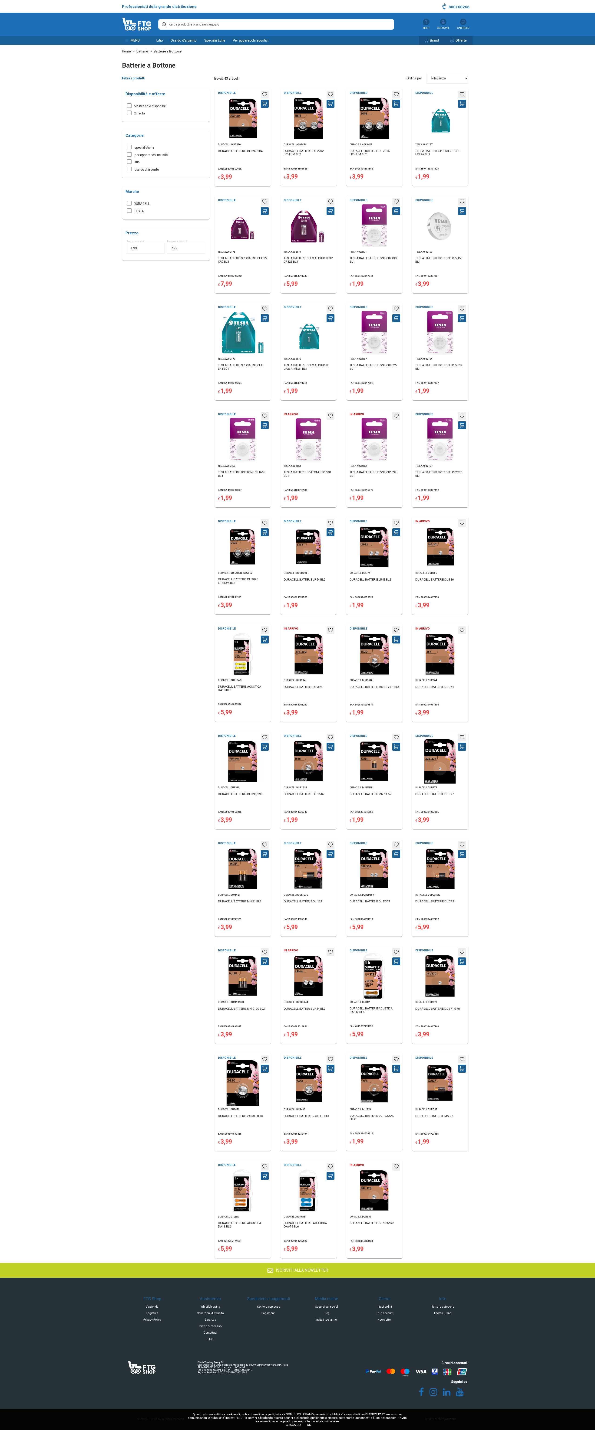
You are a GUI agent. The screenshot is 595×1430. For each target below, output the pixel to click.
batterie (142, 51)
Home (126, 51)
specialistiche (214, 40)
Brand (434, 40)
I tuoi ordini (385, 1306)
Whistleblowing (210, 1306)
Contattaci (210, 1332)
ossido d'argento (184, 40)
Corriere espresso (268, 1306)
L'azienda (152, 1306)
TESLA (139, 211)
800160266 (458, 7)
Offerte (461, 40)
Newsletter (385, 1319)
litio (159, 40)
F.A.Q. (210, 1339)
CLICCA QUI (293, 1425)
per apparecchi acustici (250, 40)
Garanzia (210, 1319)
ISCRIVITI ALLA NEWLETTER (301, 1270)
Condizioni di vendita (210, 1313)
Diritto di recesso (210, 1326)
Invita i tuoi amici (326, 1319)
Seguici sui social (326, 1306)
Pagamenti (268, 1313)
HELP (426, 27)
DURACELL (142, 204)
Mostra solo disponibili (150, 106)
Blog (327, 1313)
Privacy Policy (152, 1319)
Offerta (139, 113)
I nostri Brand (442, 1313)
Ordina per (414, 78)
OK (309, 1425)
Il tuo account (384, 1313)
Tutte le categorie (443, 1306)
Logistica (152, 1313)
